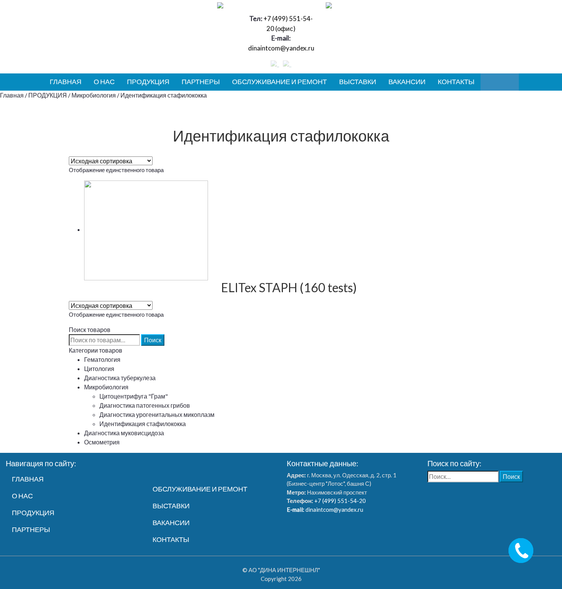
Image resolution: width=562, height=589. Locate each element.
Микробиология (93, 95)
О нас (104, 81)
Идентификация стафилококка (142, 423)
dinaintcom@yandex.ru (281, 48)
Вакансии (407, 81)
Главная (65, 81)
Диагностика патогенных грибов (144, 405)
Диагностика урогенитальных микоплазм (156, 414)
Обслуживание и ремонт (279, 81)
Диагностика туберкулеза (120, 377)
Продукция (148, 81)
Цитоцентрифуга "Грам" (133, 396)
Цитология (99, 368)
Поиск (152, 339)
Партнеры (201, 81)
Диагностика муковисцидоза (124, 432)
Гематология (102, 359)
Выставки (357, 81)
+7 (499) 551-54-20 (339, 500)
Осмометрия (102, 442)
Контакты (456, 81)
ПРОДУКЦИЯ (47, 95)
